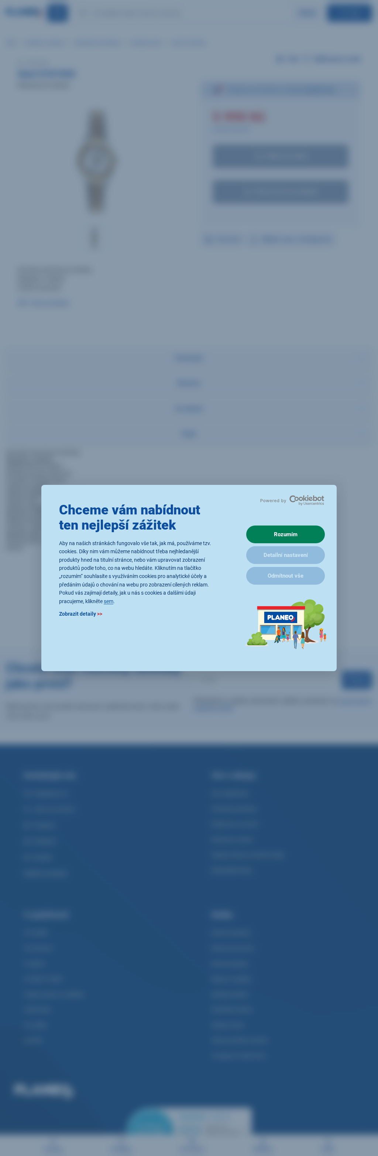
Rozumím (286, 534)
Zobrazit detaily (80, 614)
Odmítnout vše (285, 575)
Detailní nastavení (286, 555)
